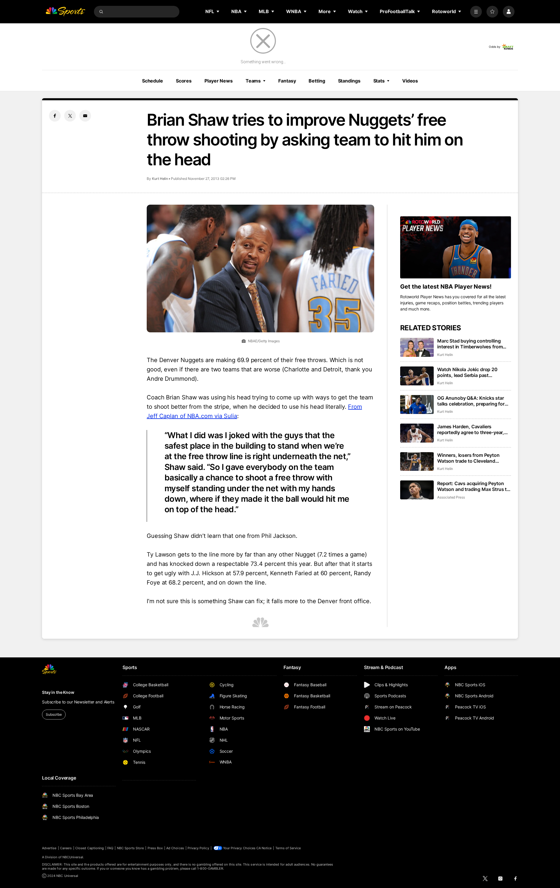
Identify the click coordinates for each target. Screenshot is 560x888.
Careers (66, 848)
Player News (218, 81)
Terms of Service (288, 848)
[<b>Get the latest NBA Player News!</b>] (455, 247)
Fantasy (287, 81)
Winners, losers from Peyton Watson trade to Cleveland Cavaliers (468, 458)
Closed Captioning (89, 848)
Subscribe (54, 714)
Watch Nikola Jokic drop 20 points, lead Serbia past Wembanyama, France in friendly (472, 372)
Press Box (155, 848)
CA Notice (264, 848)
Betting (317, 81)
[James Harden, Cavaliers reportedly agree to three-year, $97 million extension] (417, 433)
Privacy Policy (198, 848)
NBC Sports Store (130, 848)
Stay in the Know (58, 692)
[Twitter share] (70, 116)
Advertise (49, 848)
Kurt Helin (160, 178)
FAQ (110, 848)
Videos (410, 81)
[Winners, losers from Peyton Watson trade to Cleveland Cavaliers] (417, 461)
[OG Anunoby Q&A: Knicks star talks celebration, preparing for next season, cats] (417, 404)
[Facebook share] (55, 116)
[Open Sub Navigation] (218, 11)
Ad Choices (175, 848)
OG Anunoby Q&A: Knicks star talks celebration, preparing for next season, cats (471, 401)
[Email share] (85, 116)
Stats (379, 81)
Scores (184, 81)
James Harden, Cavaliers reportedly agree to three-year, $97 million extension (470, 429)
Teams (253, 81)
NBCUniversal (72, 857)
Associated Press (451, 497)
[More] (476, 11)
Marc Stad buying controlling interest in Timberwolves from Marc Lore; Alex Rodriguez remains (470, 344)
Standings (349, 81)
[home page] (65, 11)
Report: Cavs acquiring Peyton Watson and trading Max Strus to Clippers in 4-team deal (473, 486)
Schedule (152, 81)
